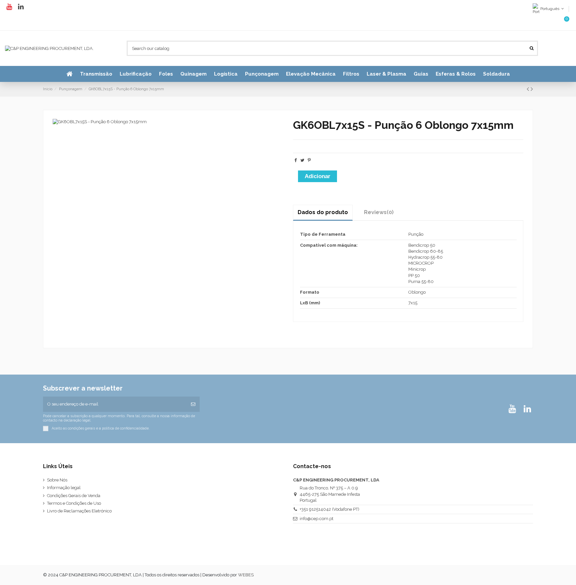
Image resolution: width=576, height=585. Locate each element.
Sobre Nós (57, 479)
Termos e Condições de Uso (74, 503)
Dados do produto (323, 212)
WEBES (246, 574)
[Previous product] (529, 89)
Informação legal (64, 487)
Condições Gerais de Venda (73, 495)
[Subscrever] (193, 404)
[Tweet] (302, 160)
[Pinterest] (309, 160)
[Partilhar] (295, 160)
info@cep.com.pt (316, 518)
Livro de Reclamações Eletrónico (79, 510)
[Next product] (532, 89)
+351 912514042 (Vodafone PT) (329, 509)
